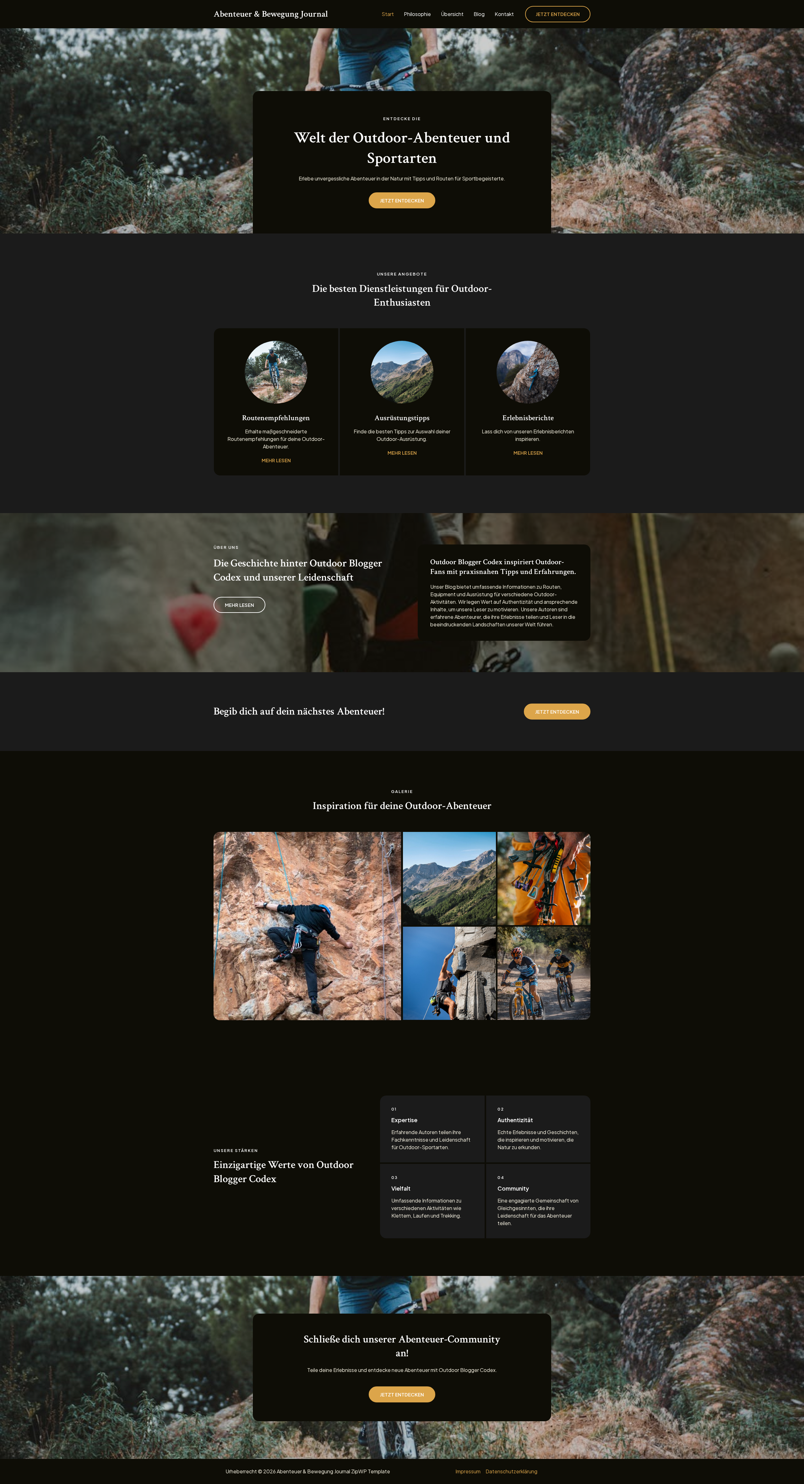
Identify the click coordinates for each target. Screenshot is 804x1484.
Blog (479, 14)
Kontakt (504, 14)
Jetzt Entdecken (557, 712)
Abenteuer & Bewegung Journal (271, 14)
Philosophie (417, 14)
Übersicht (452, 14)
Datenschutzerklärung (511, 1471)
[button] (557, 14)
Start (388, 14)
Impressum (468, 1471)
